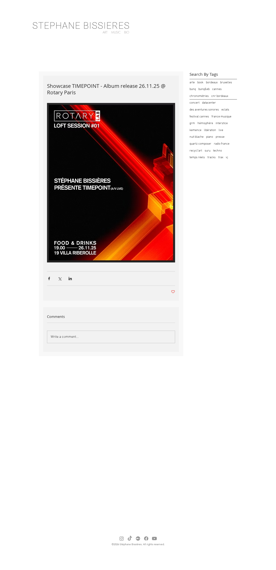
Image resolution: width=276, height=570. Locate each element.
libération (210, 130)
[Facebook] (146, 538)
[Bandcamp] (138, 538)
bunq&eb (204, 89)
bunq (193, 89)
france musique (221, 116)
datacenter (209, 103)
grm (192, 123)
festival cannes (199, 116)
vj (227, 157)
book (200, 82)
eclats (225, 110)
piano (209, 137)
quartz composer (200, 144)
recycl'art (196, 151)
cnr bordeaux (219, 96)
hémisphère (205, 123)
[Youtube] (154, 538)
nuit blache (197, 137)
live (221, 130)
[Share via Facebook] (49, 278)
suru (207, 151)
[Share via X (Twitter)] (60, 278)
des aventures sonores (204, 110)
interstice (222, 123)
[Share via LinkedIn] (70, 278)
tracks (211, 157)
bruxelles (226, 82)
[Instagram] (121, 538)
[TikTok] (130, 538)
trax (220, 157)
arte (192, 82)
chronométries (199, 96)
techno (217, 151)
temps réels (197, 157)
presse (220, 137)
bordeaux (212, 82)
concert (194, 103)
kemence (195, 130)
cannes (217, 89)
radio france (221, 144)
